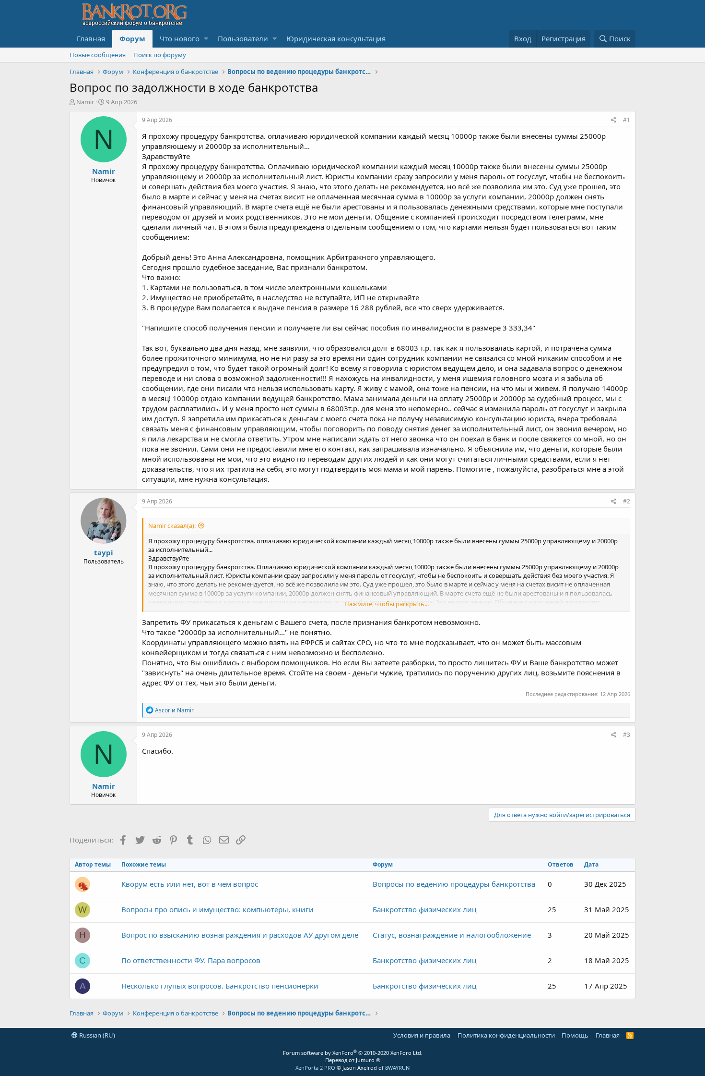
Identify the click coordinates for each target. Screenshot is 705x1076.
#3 (626, 735)
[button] (206, 39)
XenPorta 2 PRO (315, 1067)
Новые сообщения (98, 54)
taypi (103, 552)
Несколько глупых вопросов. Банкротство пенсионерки (219, 985)
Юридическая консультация (336, 38)
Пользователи (243, 38)
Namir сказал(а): (172, 525)
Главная (91, 38)
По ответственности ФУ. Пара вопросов (190, 960)
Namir (85, 102)
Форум (132, 38)
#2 (626, 501)
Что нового (180, 38)
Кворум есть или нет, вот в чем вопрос (189, 884)
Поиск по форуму (159, 54)
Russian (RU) (96, 1035)
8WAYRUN (397, 1067)
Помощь (575, 1035)
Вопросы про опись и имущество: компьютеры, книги (217, 909)
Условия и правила (421, 1035)
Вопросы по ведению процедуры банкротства (454, 884)
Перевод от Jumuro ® (352, 1060)
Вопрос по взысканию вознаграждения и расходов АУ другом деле (239, 935)
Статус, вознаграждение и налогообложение (452, 935)
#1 (626, 120)
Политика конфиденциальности (506, 1035)
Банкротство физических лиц (424, 909)
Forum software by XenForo (353, 1052)
